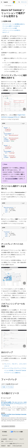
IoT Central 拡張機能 (11, 179)
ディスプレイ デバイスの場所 (9, 28)
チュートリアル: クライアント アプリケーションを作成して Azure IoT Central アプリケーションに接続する (15, 370)
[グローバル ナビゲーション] (1, 2)
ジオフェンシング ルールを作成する (11, 30)
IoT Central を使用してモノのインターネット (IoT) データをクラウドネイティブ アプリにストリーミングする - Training (14, 404)
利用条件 (3, 446)
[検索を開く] (19, 2)
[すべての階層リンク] (2, 5)
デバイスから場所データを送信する (11, 26)
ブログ (21, 439)
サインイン (24, 2)
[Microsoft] (14, 2)
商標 (8, 446)
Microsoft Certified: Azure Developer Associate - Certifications (13, 415)
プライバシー (8, 441)
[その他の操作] (25, 5)
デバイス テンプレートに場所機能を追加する (13, 24)
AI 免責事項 (4, 439)
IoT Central (8, 5)
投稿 (2, 441)
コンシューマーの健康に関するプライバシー (12, 443)
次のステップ (5, 32)
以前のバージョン (13, 439)
